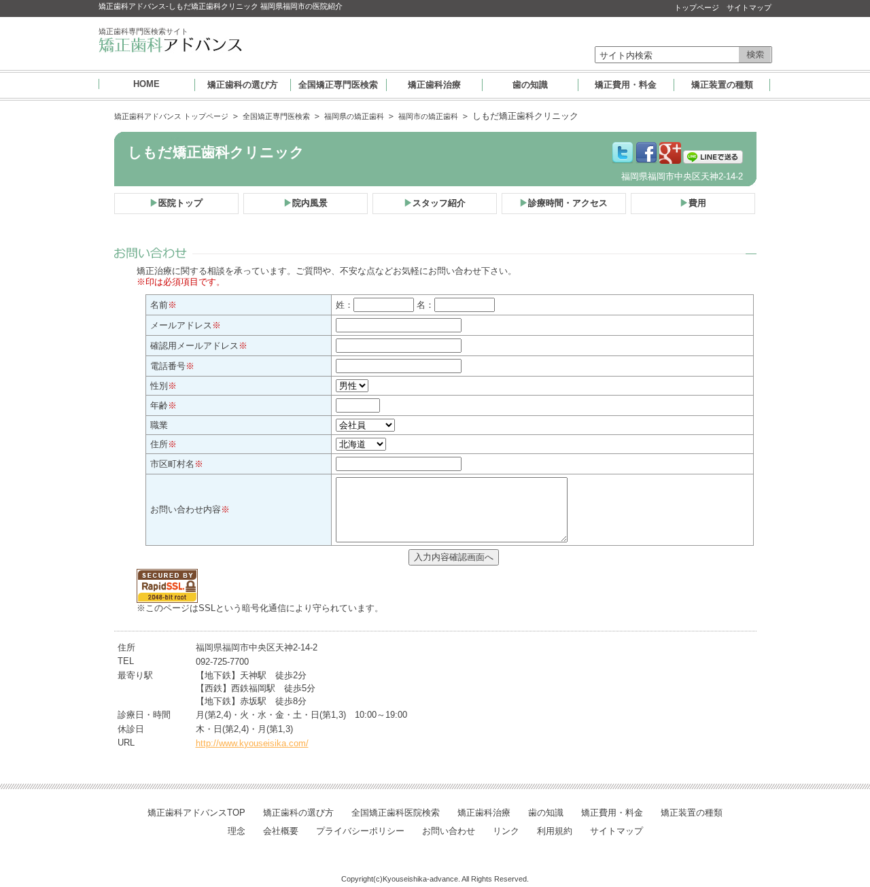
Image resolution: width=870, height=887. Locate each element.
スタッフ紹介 (435, 203)
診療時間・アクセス (563, 203)
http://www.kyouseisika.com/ (252, 743)
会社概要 (280, 831)
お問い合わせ (448, 831)
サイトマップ (749, 7)
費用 (693, 203)
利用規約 (554, 831)
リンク (506, 831)
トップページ (696, 7)
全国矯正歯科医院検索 (395, 812)
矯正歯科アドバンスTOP (196, 812)
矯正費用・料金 (626, 85)
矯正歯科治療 (434, 85)
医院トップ (176, 203)
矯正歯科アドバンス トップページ (171, 116)
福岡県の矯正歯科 (354, 116)
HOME (146, 84)
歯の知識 (530, 85)
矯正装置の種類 (722, 85)
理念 (236, 831)
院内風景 (305, 203)
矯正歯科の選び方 (242, 85)
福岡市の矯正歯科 (428, 116)
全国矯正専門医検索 (338, 85)
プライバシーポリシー (360, 831)
